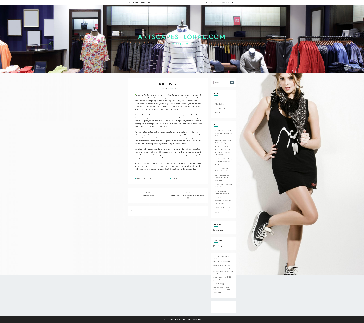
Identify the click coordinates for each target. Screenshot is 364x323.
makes (223, 274)
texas (221, 290)
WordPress (187, 319)
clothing (222, 259)
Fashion (204, 2)
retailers (221, 280)
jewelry (228, 271)
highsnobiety (223, 268)
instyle (174, 178)
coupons (227, 259)
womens (220, 292)
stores (214, 287)
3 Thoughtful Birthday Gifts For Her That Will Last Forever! (222, 177)
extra (215, 265)
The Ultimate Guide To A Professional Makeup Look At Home (223, 133)
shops (226, 284)
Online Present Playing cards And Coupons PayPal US (188, 195)
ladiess (215, 274)
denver (231, 259)
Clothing (214, 2)
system (227, 287)
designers (220, 261)
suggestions (222, 287)
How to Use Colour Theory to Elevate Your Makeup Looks (223, 161)
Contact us (218, 100)
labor (232, 271)
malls (227, 274)
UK (232, 2)
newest (220, 277)
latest (219, 274)
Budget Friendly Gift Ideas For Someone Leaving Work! (223, 209)
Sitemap (217, 112)
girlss (214, 269)
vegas (215, 292)
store (231, 284)
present (215, 280)
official (224, 277)
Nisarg (200, 319)
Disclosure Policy (220, 108)
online (229, 277)
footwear (229, 265)
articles (215, 256)
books (222, 256)
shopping (218, 283)
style (218, 287)
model (215, 277)
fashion (221, 265)
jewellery (223, 271)
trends (229, 290)
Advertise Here (219, 104)
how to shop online (144, 178)
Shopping (224, 2)
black (219, 256)
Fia (175, 88)
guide (218, 268)
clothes (215, 259)
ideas (229, 269)
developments (226, 261)
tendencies (216, 290)
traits (224, 290)
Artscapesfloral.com (139, 2)
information (217, 271)
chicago (227, 256)
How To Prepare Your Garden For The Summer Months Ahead (223, 200)
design (215, 261)
